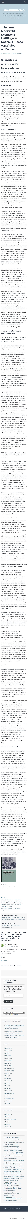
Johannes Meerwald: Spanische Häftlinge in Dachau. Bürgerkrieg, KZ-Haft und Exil (13, 917)
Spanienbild (6, 1185)
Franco (6, 899)
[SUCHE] (25, 2)
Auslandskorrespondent (18, 1140)
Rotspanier (3, 904)
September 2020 (9, 1098)
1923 (4, 1137)
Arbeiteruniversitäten (8, 1139)
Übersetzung (8, 1114)
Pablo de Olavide (13, 1173)
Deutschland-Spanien (15, 1146)
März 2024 (8, 1055)
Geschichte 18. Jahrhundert (9, 1155)
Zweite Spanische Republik (10, 1200)
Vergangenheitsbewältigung (7, 908)
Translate (15, 1014)
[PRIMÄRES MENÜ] (3, 2)
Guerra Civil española (18, 1155)
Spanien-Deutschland (17, 1183)
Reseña (7, 1122)
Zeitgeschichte (4, 910)
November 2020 (9, 1093)
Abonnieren (8, 1001)
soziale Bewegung (14, 1180)
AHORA (12, 1137)
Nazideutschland (7, 1173)
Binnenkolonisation (12, 1142)
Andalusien (17, 1137)
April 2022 (8, 1078)
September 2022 (9, 1070)
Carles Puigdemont (20, 1142)
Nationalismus (6, 1171)
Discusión (8, 1116)
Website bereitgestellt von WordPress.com (14, 1208)
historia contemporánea (18, 1156)
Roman (9, 1176)
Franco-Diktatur (7, 1153)
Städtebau (6, 1190)
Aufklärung (11, 1140)
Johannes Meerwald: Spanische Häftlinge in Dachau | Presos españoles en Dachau (12, 38)
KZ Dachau (14, 1166)
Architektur (14, 1139)
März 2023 (8, 1063)
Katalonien (22, 1162)
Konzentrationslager (15, 901)
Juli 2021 (7, 1083)
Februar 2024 (8, 1058)
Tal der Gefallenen (11, 1190)
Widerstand (17, 908)
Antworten (4, 960)
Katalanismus (16, 1162)
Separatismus (19, 1178)
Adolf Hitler (8, 1137)
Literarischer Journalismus (16, 1167)
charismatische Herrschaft (13, 1144)
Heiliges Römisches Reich (9, 1156)
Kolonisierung (18, 1164)
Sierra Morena (6, 1180)
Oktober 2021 (8, 1081)
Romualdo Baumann (15, 1176)
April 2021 (8, 1088)
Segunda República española (9, 1178)
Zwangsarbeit (11, 910)
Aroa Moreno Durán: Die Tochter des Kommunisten (11, 925)
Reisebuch (19, 1174)
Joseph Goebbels (9, 1162)
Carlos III (5, 1144)
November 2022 (9, 1068)
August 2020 (8, 1101)
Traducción (8, 1127)
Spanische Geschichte (16, 904)
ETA (16, 1148)
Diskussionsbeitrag (10, 1119)
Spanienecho (14, 10)
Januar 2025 (8, 1048)
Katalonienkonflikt (9, 1164)
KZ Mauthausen (9, 902)
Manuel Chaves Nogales (13, 1169)
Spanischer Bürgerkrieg (6, 906)
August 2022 (8, 1073)
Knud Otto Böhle (17, 53)
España (13, 1148)
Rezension (5, 897)
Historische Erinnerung (8, 1158)
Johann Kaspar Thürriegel (16, 1160)
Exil (3, 899)
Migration (21, 1169)
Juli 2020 (7, 1103)
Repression (6, 1176)
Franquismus (11, 899)
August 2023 (8, 1060)
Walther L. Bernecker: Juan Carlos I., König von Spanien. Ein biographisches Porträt (14, 1026)
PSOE (16, 1174)
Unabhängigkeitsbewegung (9, 1192)
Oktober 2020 (8, 1096)
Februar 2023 (8, 1065)
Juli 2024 (7, 1053)
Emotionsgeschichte (7, 1148)
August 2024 (8, 1050)
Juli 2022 (7, 1075)
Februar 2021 (8, 1091)
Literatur (5, 1169)
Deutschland (7, 1146)
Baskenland (6, 1142)
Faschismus (14, 1150)
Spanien (8, 904)
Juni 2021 (7, 1086)
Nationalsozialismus (17, 902)
